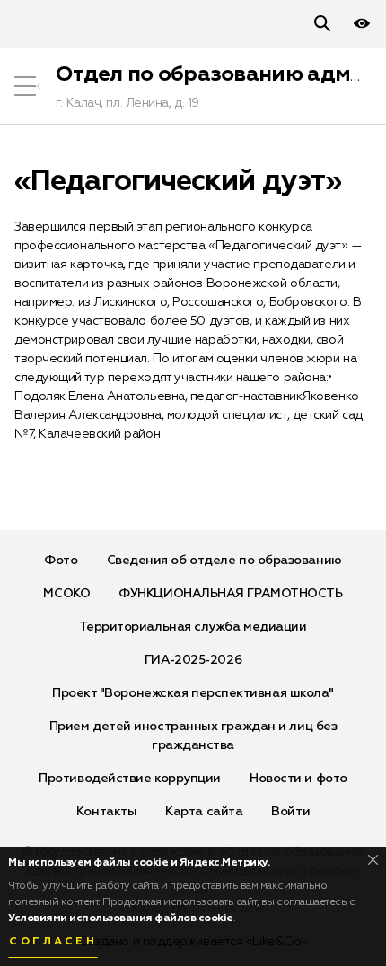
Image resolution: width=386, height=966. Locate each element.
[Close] (373, 860)
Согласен (53, 941)
